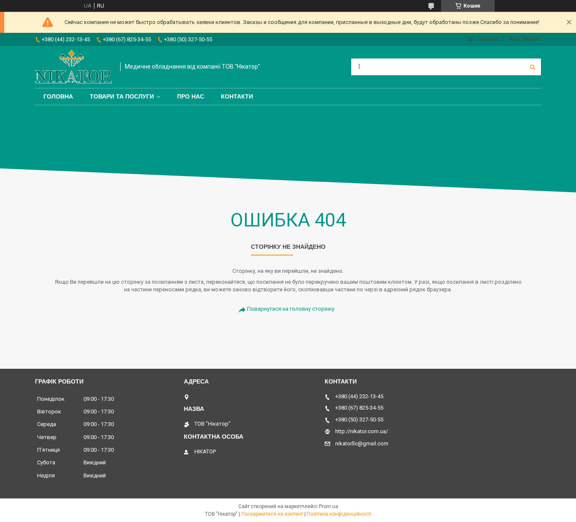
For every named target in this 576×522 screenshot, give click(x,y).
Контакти (237, 96)
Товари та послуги (122, 96)
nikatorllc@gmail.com (361, 443)
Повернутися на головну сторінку (290, 309)
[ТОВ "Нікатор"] (73, 67)
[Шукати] (532, 67)
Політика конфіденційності (339, 514)
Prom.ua (328, 506)
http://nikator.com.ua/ (361, 431)
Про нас (190, 96)
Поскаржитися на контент (272, 514)
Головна (58, 96)
